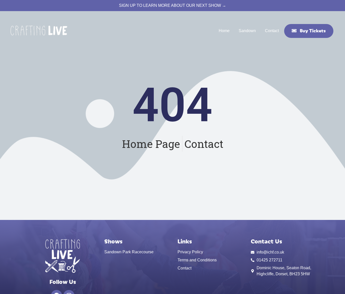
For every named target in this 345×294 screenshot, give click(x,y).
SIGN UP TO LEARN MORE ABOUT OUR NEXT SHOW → (172, 5)
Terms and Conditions (197, 260)
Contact (272, 31)
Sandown (247, 31)
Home (224, 31)
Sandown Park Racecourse (129, 252)
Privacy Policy (190, 252)
